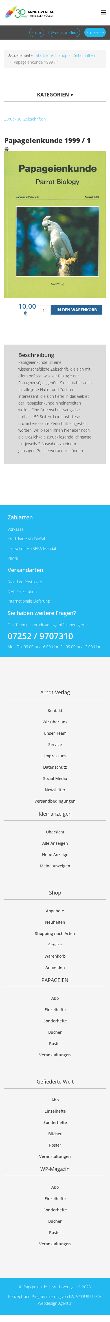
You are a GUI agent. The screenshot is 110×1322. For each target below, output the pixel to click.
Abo (55, 998)
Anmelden (55, 967)
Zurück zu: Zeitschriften (25, 119)
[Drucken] (55, 149)
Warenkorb (64, 32)
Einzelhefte (55, 1009)
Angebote (55, 910)
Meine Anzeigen (55, 866)
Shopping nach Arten (55, 933)
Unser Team (55, 733)
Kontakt (55, 710)
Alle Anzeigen (55, 843)
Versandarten (25, 570)
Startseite (44, 55)
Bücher (55, 1032)
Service (55, 744)
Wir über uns (55, 722)
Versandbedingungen (55, 801)
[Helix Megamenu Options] (103, 12)
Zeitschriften (84, 55)
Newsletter (55, 789)
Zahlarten (20, 517)
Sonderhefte (55, 1021)
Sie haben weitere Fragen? (42, 613)
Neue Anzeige (55, 854)
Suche (36, 32)
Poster (55, 1043)
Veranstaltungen (55, 1054)
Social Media (55, 778)
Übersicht (55, 832)
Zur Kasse (95, 32)
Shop (62, 55)
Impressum (55, 755)
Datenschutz (55, 767)
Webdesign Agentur (55, 1303)
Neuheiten (55, 922)
